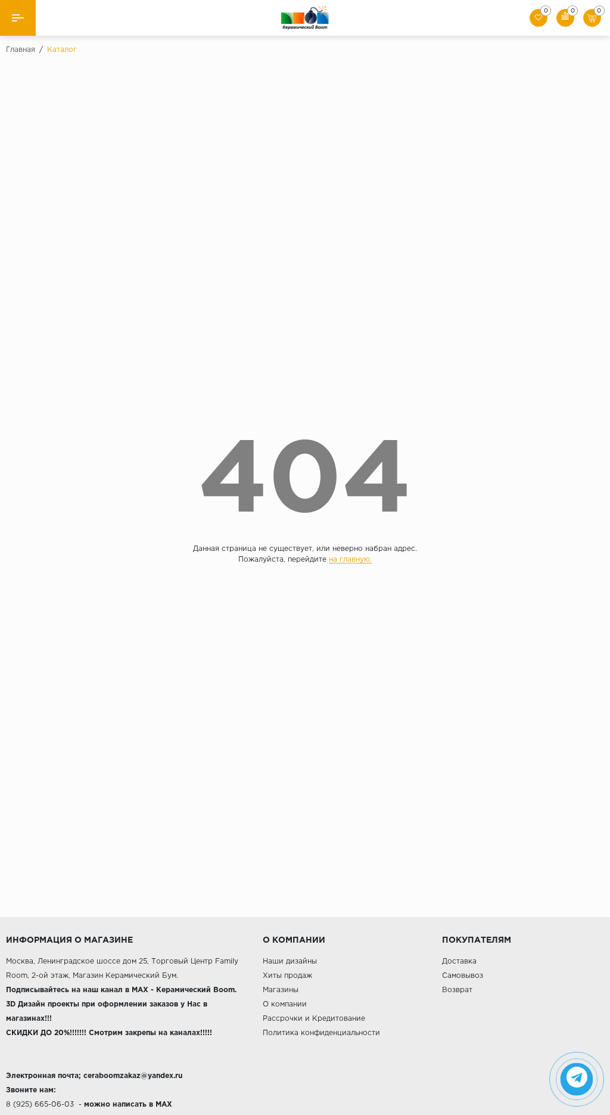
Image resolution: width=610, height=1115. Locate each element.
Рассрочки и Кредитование (314, 1018)
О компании (285, 1004)
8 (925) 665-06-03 (40, 1104)
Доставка (459, 961)
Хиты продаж (287, 975)
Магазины (280, 990)
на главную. (350, 559)
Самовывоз (462, 975)
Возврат (457, 990)
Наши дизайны (290, 961)
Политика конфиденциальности (321, 1033)
